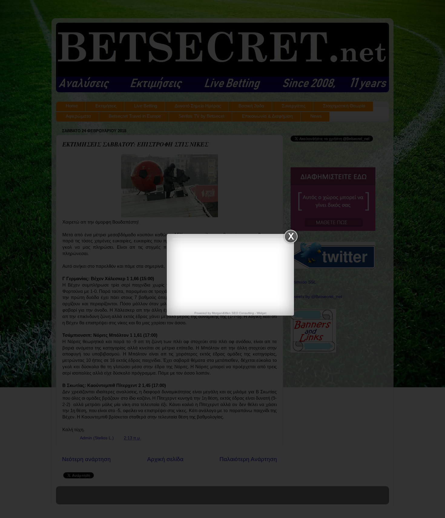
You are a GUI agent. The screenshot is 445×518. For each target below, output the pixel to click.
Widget (261, 313)
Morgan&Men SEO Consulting (233, 313)
